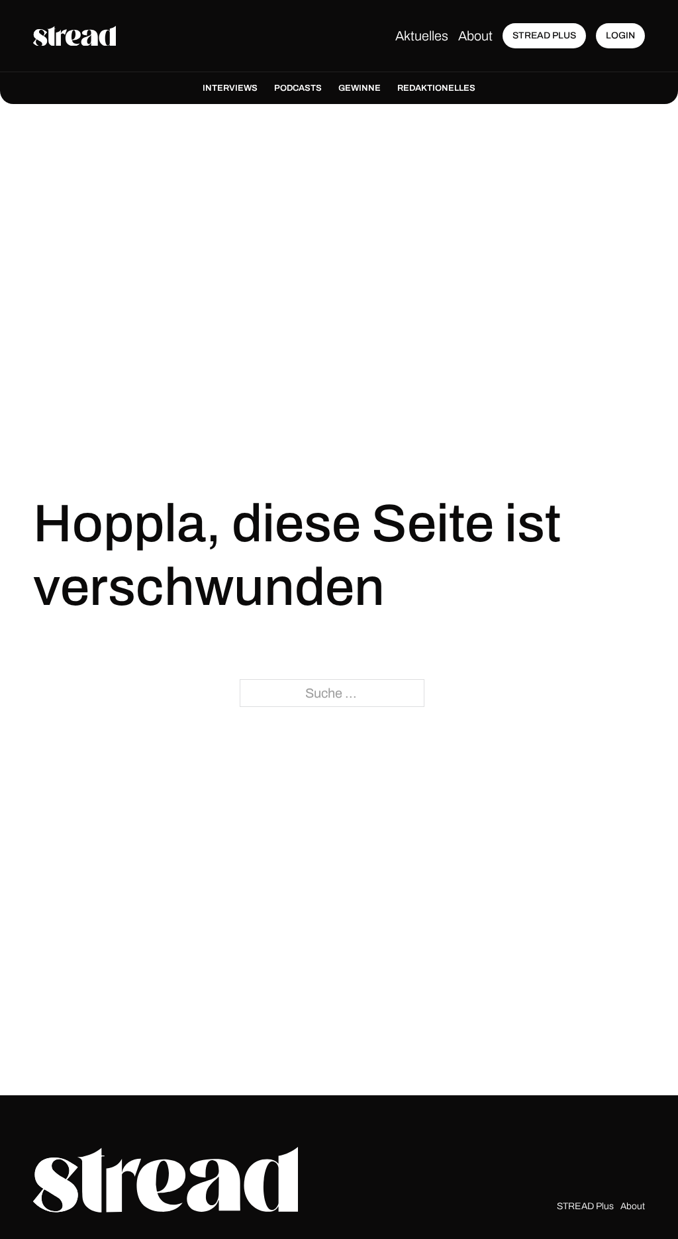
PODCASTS (298, 88)
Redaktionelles (436, 88)
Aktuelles (421, 35)
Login (620, 35)
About (475, 35)
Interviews (230, 88)
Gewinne (359, 88)
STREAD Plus (585, 1206)
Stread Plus (544, 35)
